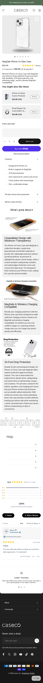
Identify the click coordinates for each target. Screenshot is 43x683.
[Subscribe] (37, 641)
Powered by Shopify (28, 673)
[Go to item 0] (15, 56)
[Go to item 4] (23, 56)
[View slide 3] (24, 587)
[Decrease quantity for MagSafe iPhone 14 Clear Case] (4, 141)
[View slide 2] (21, 587)
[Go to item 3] (20, 56)
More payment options (21, 153)
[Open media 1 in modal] (37, 19)
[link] (7, 97)
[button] (31, 65)
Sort (22, 523)
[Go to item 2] (17, 56)
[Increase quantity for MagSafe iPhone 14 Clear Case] (14, 141)
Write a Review (34, 516)
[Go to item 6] (28, 56)
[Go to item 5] (25, 56)
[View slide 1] (19, 587)
